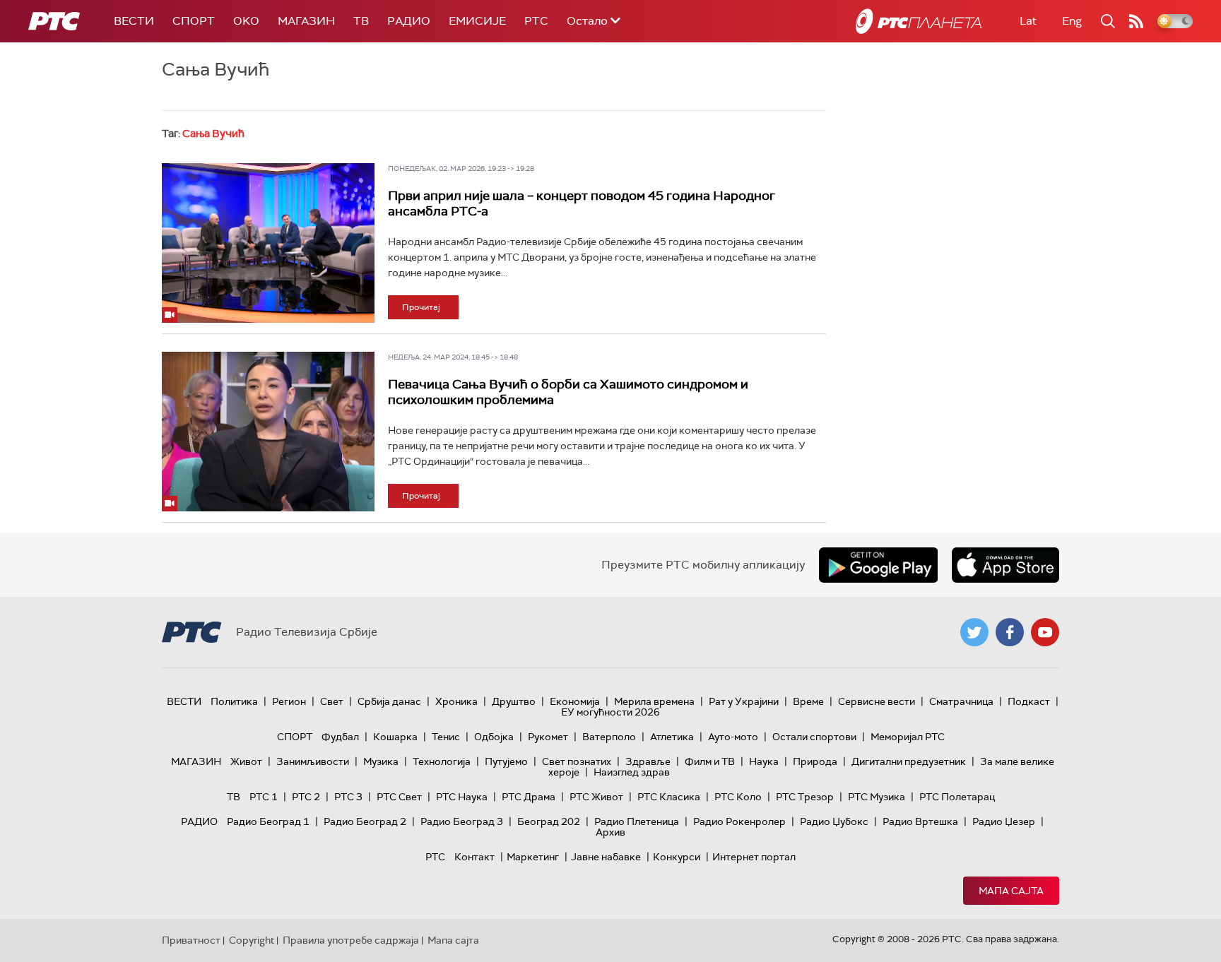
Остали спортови (814, 736)
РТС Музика (876, 796)
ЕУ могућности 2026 (610, 712)
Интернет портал (754, 856)
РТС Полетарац (957, 796)
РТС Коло (738, 796)
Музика (381, 761)
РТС (536, 20)
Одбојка (494, 736)
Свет (331, 701)
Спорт (193, 20)
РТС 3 (348, 796)
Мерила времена (654, 701)
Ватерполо (609, 736)
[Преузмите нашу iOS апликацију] (1005, 565)
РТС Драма (528, 796)
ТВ (361, 20)
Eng (1072, 20)
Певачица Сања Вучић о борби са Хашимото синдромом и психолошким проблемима (568, 392)
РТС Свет (399, 796)
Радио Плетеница (636, 821)
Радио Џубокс (834, 821)
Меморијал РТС (908, 736)
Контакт (474, 856)
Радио (408, 20)
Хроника (456, 701)
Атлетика (672, 736)
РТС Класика (668, 796)
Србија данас (389, 701)
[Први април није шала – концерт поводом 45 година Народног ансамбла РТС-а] (268, 243)
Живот (246, 761)
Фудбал (340, 736)
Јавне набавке (606, 856)
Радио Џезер (1003, 821)
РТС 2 (306, 796)
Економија (575, 701)
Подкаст (1029, 701)
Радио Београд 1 (268, 821)
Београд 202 (548, 821)
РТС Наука (462, 796)
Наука (764, 761)
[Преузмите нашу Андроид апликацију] (878, 565)
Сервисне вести (876, 701)
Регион (289, 701)
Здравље (648, 761)
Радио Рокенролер (739, 821)
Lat (1028, 20)
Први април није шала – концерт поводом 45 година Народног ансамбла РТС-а (581, 203)
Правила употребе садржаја (351, 940)
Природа (815, 761)
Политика (234, 701)
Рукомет (548, 736)
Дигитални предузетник (908, 761)
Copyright (251, 940)
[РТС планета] (918, 21)
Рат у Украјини (744, 701)
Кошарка (395, 736)
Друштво (514, 701)
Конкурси (676, 856)
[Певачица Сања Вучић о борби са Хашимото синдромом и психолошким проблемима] (268, 431)
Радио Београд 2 (365, 821)
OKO (246, 20)
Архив (610, 832)
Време (808, 701)
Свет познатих (576, 761)
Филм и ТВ (710, 761)
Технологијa (442, 761)
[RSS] (1136, 21)
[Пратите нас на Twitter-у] (974, 632)
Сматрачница (961, 701)
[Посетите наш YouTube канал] (1045, 632)
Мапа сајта (1011, 890)
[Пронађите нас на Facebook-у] (1010, 632)
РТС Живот (596, 796)
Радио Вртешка (920, 821)
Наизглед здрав (632, 772)
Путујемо (506, 761)
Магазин (306, 20)
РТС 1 (263, 796)
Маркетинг (533, 856)
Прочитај (421, 307)
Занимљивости (312, 761)
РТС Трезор (805, 796)
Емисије (477, 20)
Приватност (191, 940)
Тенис (446, 736)
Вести (134, 20)
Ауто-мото (733, 736)
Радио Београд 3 (461, 821)
